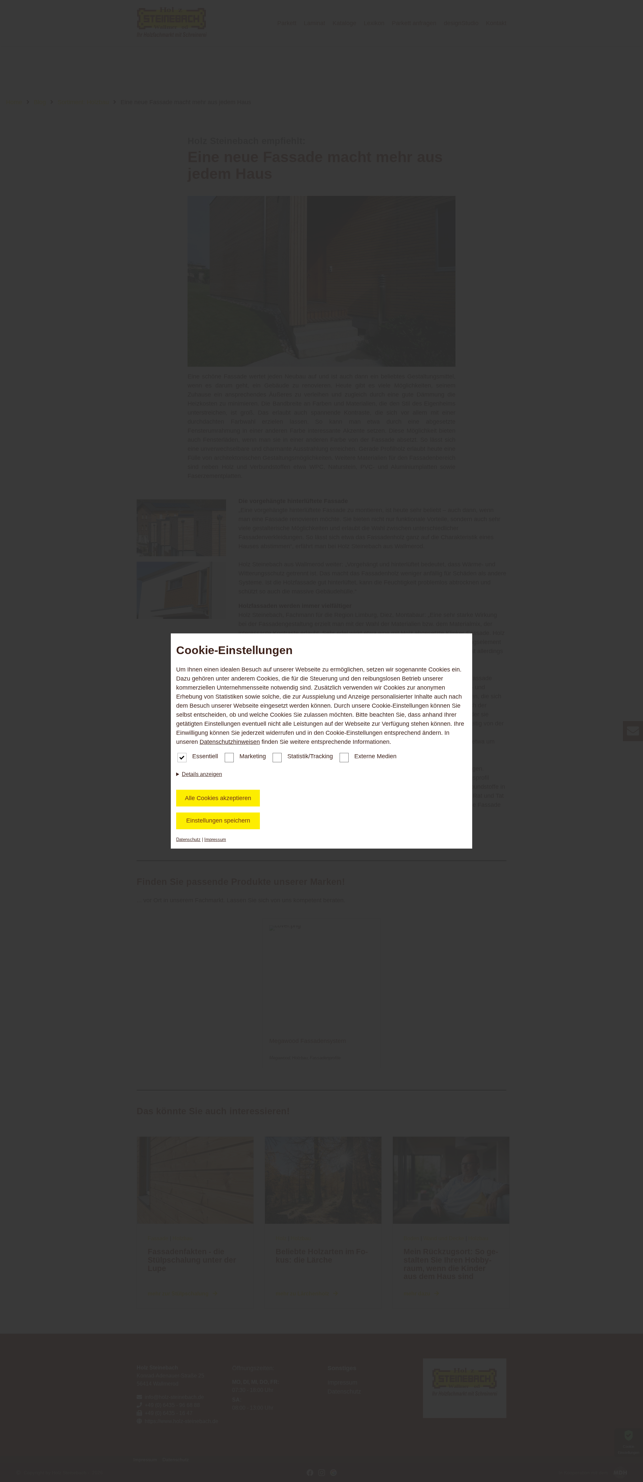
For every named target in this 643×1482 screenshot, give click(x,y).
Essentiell (205, 756)
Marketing (252, 756)
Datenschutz (188, 839)
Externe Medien (375, 756)
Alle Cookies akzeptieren (218, 798)
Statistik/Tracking (310, 756)
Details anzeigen (202, 774)
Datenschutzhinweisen (230, 741)
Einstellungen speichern (218, 820)
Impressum (215, 839)
